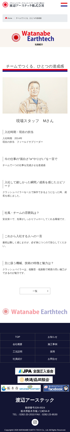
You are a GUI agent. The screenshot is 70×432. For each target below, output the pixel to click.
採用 (52, 351)
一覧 (35, 291)
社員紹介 (17, 358)
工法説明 (17, 351)
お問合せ (52, 358)
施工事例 (52, 344)
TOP (17, 337)
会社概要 (17, 344)
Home (10, 18)
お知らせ (52, 337)
